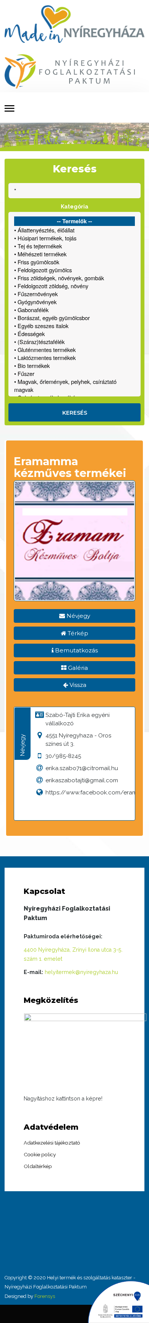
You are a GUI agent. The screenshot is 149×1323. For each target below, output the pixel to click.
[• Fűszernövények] (74, 294)
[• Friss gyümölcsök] (74, 262)
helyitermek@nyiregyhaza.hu (81, 972)
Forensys (44, 1296)
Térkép (77, 633)
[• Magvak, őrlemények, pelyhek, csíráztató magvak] (74, 385)
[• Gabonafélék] (74, 310)
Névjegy (77, 615)
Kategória (74, 207)
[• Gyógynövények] (74, 302)
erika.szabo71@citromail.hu (81, 768)
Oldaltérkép (38, 1166)
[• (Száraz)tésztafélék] (74, 342)
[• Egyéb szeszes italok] (74, 326)
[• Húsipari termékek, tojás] (74, 238)
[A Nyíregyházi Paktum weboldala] (70, 71)
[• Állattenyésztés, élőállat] (74, 230)
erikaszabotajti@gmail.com (81, 780)
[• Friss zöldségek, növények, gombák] (74, 278)
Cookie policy (40, 1154)
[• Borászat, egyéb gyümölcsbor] (74, 318)
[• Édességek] (74, 334)
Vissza (77, 684)
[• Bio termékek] (74, 365)
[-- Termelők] (74, 221)
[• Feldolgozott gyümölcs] (74, 270)
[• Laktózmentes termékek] (74, 358)
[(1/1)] (85, 1053)
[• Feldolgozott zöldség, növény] (74, 286)
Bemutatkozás (75, 650)
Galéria (77, 667)
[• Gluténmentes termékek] (74, 350)
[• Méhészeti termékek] (74, 254)
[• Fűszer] (74, 373)
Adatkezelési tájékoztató (52, 1143)
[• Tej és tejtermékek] (74, 246)
